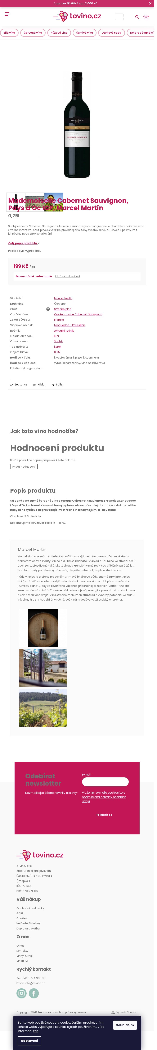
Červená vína (33, 33)
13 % (56, 336)
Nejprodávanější (142, 33)
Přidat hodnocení (23, 467)
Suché (58, 341)
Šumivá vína (84, 33)
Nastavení (29, 1041)
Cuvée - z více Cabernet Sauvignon (78, 314)
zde (35, 1031)
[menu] (6, 12)
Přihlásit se (104, 815)
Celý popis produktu (23, 243)
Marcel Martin (63, 298)
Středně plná (62, 309)
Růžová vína (59, 33)
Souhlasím (125, 1025)
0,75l (57, 352)
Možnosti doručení (67, 276)
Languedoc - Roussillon (69, 325)
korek (57, 347)
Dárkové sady (112, 33)
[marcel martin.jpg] (77, 628)
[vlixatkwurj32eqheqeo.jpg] (77, 708)
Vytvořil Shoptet (127, 1012)
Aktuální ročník (64, 331)
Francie (59, 320)
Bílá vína (9, 33)
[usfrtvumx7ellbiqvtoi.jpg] (77, 668)
